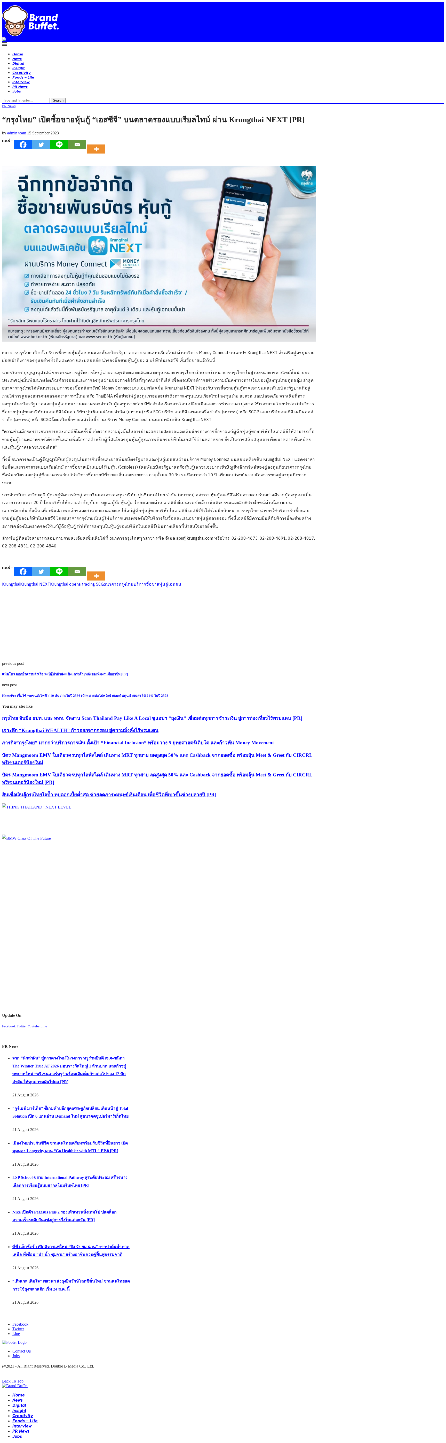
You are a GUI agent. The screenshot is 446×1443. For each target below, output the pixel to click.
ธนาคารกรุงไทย (118, 584)
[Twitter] (41, 144)
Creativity (21, 72)
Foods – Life (23, 77)
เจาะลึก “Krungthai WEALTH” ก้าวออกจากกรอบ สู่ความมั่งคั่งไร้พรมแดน (80, 730)
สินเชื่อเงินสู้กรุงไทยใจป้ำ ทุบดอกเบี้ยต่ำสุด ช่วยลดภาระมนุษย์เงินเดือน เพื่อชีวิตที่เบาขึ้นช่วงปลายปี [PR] (109, 794)
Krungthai (11, 584)
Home (17, 54)
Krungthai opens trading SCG (77, 584)
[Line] (59, 144)
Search (58, 100)
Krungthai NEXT (35, 584)
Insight (18, 68)
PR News (20, 86)
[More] (97, 144)
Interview (21, 82)
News (17, 58)
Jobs (16, 91)
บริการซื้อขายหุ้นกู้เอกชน (157, 584)
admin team (16, 133)
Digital (18, 63)
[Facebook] (23, 144)
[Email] (77, 144)
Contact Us (21, 1351)
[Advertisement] (157, 625)
